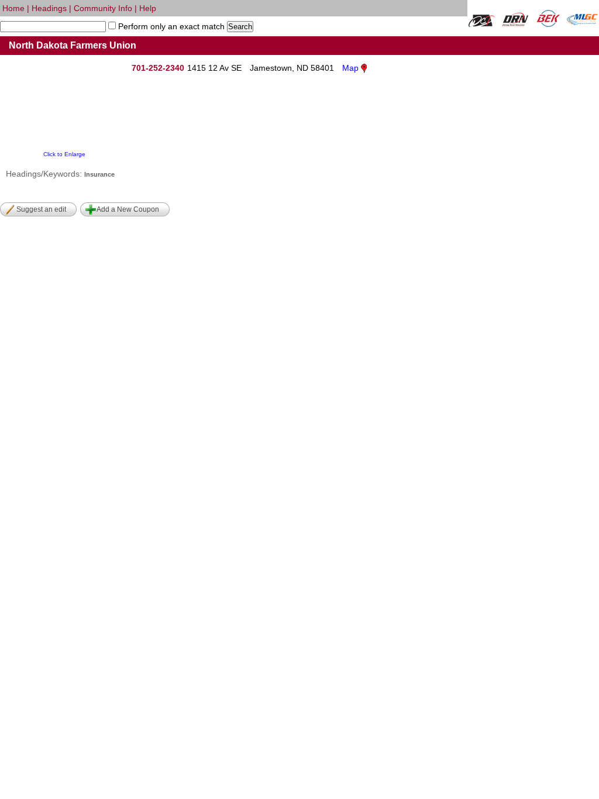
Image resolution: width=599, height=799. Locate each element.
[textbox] (53, 26)
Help (147, 8)
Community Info (103, 8)
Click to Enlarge (64, 154)
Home (13, 8)
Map (350, 68)
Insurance (99, 174)
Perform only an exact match (170, 26)
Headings (49, 8)
